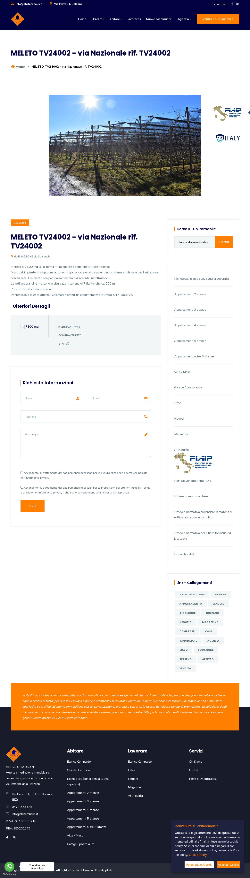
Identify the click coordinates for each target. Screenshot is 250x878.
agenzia (213, 641)
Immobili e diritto (185, 554)
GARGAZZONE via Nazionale (32, 256)
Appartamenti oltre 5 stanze (194, 356)
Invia (33, 506)
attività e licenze (192, 594)
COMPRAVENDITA (69, 335)
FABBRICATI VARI (69, 327)
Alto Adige (187, 613)
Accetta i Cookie (228, 864)
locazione (205, 650)
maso (183, 650)
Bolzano (212, 613)
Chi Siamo (195, 762)
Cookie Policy (198, 855)
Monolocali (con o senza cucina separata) (202, 279)
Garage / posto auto (188, 387)
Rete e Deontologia (203, 779)
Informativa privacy (37, 478)
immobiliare (188, 641)
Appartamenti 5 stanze (190, 341)
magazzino (210, 622)
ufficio (220, 594)
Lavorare (133, 19)
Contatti (194, 770)
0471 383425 (22, 807)
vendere (218, 604)
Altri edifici (181, 450)
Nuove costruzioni (158, 19)
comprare (187, 631)
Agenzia (183, 19)
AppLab (106, 870)
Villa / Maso (182, 372)
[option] (125, 148)
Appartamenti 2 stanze (190, 294)
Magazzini (181, 434)
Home (82, 19)
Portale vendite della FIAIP (193, 481)
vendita (185, 668)
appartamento (190, 604)
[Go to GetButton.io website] (9, 874)
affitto (208, 659)
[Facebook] (232, 4)
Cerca (224, 242)
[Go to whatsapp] (9, 867)
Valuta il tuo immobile (218, 19)
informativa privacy (50, 492)
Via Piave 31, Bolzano (68, 4)
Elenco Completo (79, 762)
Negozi (179, 418)
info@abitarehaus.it (29, 4)
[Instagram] (237, 4)
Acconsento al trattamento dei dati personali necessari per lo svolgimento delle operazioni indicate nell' (84, 475)
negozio (185, 622)
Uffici (177, 403)
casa (209, 631)
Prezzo (98, 19)
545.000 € (20, 223)
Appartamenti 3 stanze (190, 310)
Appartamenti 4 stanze (190, 325)
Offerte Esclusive (79, 770)
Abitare (114, 19)
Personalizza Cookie (199, 864)
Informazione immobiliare (191, 496)
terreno (185, 659)
